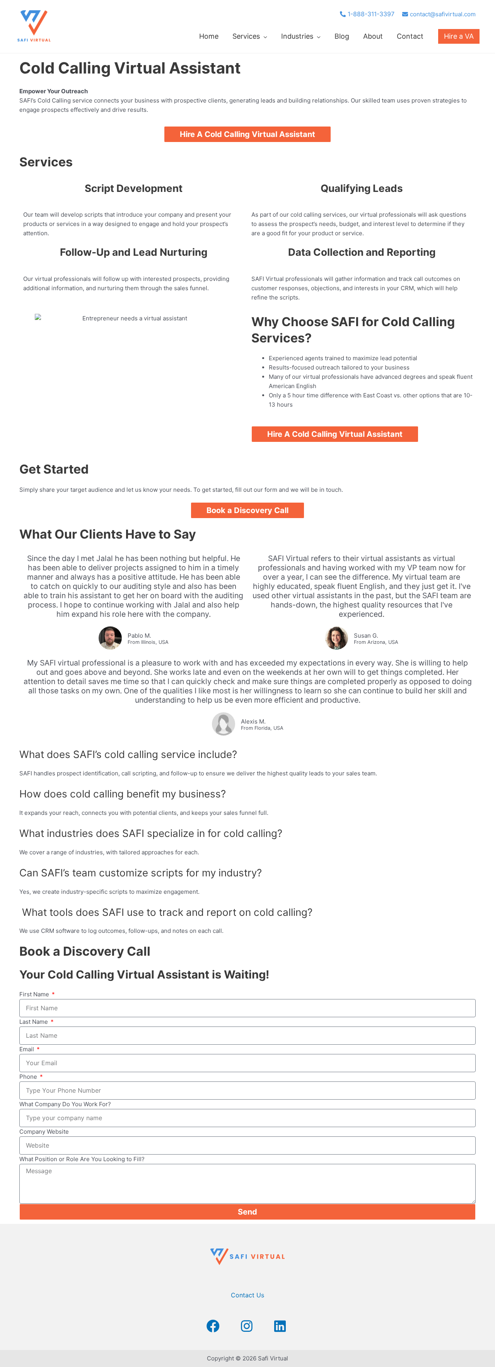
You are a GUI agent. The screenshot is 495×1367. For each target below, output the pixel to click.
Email (27, 1049)
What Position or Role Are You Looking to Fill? (82, 1159)
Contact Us (247, 1295)
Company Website (44, 1131)
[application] (263, 36)
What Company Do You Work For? (65, 1104)
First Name (35, 994)
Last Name (34, 1021)
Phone (29, 1076)
